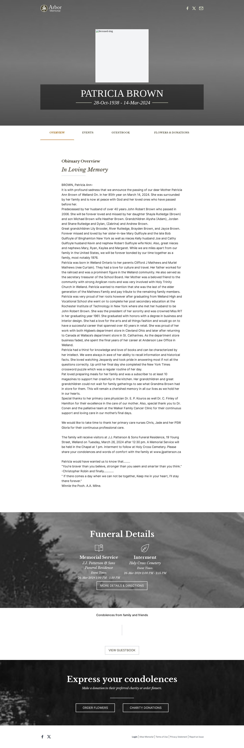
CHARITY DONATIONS (146, 707)
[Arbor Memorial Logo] (51, 8)
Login (134, 737)
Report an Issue (196, 737)
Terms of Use (162, 737)
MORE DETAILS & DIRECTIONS (122, 585)
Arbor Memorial (146, 737)
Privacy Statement (178, 737)
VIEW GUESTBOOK (122, 650)
